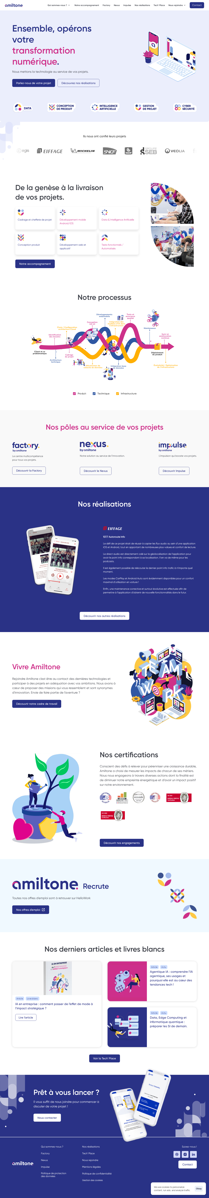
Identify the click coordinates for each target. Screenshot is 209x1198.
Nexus (117, 5)
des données (48, 1176)
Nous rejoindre (90, 1160)
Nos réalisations (142, 5)
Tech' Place (159, 5)
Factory (106, 5)
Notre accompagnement (87, 5)
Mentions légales (91, 1166)
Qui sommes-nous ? (52, 1146)
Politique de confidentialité (97, 1173)
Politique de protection (54, 1173)
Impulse (127, 5)
